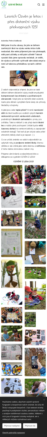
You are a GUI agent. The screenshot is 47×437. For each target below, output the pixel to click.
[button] (38, 4)
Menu (43, 4)
